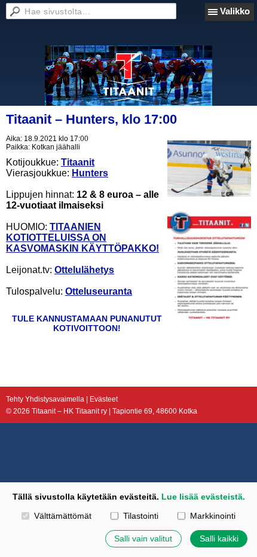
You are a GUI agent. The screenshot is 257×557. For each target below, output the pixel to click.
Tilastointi (140, 516)
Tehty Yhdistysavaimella (45, 399)
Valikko (235, 11)
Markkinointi (212, 516)
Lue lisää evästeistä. (203, 496)
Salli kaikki (219, 538)
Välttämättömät (62, 516)
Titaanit (77, 162)
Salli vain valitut (143, 538)
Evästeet (104, 399)
